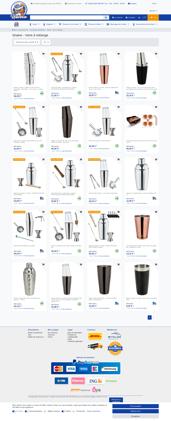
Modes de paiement (35, 333)
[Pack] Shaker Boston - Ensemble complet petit (103, 193)
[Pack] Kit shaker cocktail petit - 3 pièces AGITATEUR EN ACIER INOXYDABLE (63, 193)
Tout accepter (135, 406)
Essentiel (19, 411)
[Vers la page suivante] (157, 317)
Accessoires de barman (145, 24)
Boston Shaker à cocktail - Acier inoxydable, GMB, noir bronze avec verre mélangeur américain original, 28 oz (66, 299)
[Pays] (139, 17)
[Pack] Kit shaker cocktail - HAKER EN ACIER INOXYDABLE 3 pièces (103, 246)
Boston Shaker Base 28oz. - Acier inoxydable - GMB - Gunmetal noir (103, 298)
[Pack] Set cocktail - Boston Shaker (99, 140)
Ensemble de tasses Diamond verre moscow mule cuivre (141, 141)
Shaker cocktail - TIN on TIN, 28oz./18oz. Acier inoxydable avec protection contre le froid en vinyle (141, 88)
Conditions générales (75, 341)
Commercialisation (35, 411)
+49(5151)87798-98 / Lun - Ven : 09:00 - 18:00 (106, 4)
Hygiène (49, 24)
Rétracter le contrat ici (116, 400)
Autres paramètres (94, 411)
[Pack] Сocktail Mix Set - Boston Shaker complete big (66, 246)
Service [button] (152, 11)
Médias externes (54, 411)
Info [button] (153, 4)
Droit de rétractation (75, 333)
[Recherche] (106, 17)
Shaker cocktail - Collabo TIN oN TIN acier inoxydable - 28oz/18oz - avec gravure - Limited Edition (28, 89)
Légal (69, 339)
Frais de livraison (29, 98)
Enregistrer (135, 416)
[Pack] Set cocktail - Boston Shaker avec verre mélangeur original (28, 141)
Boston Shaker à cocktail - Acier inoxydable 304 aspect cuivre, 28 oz (103, 88)
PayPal (68, 411)
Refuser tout (135, 411)
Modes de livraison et (36, 337)
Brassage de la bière (118, 24)
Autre (35, 24)
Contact (133, 4)
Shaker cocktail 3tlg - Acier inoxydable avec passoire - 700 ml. (27, 298)
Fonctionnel (80, 411)
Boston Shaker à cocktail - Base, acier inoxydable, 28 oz (141, 298)
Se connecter (52, 333)
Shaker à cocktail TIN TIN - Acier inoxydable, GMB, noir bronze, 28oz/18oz (64, 141)
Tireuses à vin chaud (70, 24)
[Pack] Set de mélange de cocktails (24, 245)
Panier (50, 337)
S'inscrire (51, 335)
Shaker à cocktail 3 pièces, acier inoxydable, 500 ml (141, 193)
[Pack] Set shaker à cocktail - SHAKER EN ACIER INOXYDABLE (29, 193)
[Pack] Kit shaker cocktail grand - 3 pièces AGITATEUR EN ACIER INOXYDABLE (64, 88)
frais (29, 335)
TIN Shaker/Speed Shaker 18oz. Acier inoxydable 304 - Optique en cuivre (141, 246)
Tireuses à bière (94, 24)
